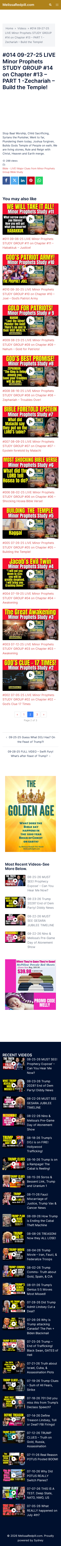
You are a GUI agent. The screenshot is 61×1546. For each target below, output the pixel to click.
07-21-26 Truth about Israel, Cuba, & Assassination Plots (42, 1368)
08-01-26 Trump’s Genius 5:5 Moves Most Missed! (39, 1289)
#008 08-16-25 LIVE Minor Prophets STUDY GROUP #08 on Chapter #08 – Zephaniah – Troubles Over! (29, 395)
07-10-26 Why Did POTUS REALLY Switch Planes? (40, 1476)
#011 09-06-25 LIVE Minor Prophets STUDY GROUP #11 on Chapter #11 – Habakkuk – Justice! (28, 243)
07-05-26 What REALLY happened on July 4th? (42, 1510)
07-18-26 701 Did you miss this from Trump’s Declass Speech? (42, 1402)
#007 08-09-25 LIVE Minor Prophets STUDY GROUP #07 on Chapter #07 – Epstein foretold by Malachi (29, 446)
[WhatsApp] (39, 181)
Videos (21, 28)
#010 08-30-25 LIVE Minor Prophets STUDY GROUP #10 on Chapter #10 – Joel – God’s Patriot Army (29, 294)
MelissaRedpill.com (18, 5)
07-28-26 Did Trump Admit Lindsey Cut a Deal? (41, 1306)
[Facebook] (6, 181)
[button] (50, 4)
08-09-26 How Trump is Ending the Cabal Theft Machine (42, 1220)
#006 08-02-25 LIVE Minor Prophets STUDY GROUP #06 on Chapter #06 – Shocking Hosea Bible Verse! (29, 497)
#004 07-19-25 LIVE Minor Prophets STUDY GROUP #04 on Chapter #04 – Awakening (29, 598)
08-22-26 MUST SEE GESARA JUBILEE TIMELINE (40, 920)
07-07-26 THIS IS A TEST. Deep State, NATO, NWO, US (40, 1493)
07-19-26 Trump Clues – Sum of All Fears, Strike (42, 1385)
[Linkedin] (22, 181)
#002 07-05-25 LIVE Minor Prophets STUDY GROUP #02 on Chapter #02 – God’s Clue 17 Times (29, 699)
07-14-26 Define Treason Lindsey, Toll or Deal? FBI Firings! (41, 1420)
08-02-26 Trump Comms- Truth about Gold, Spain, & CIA (41, 1272)
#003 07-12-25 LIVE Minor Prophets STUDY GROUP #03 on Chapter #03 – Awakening (29, 648)
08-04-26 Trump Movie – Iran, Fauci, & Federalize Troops (42, 1254)
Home (9, 28)
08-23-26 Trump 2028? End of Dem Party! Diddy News (40, 903)
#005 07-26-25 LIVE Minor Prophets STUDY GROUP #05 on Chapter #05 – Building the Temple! (29, 547)
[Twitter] (14, 181)
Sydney (38, 1540)
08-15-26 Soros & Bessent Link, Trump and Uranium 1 (41, 1181)
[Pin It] (31, 181)
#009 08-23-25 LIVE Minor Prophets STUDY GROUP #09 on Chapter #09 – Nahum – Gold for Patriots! (29, 344)
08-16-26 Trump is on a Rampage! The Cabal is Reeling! (42, 1164)
